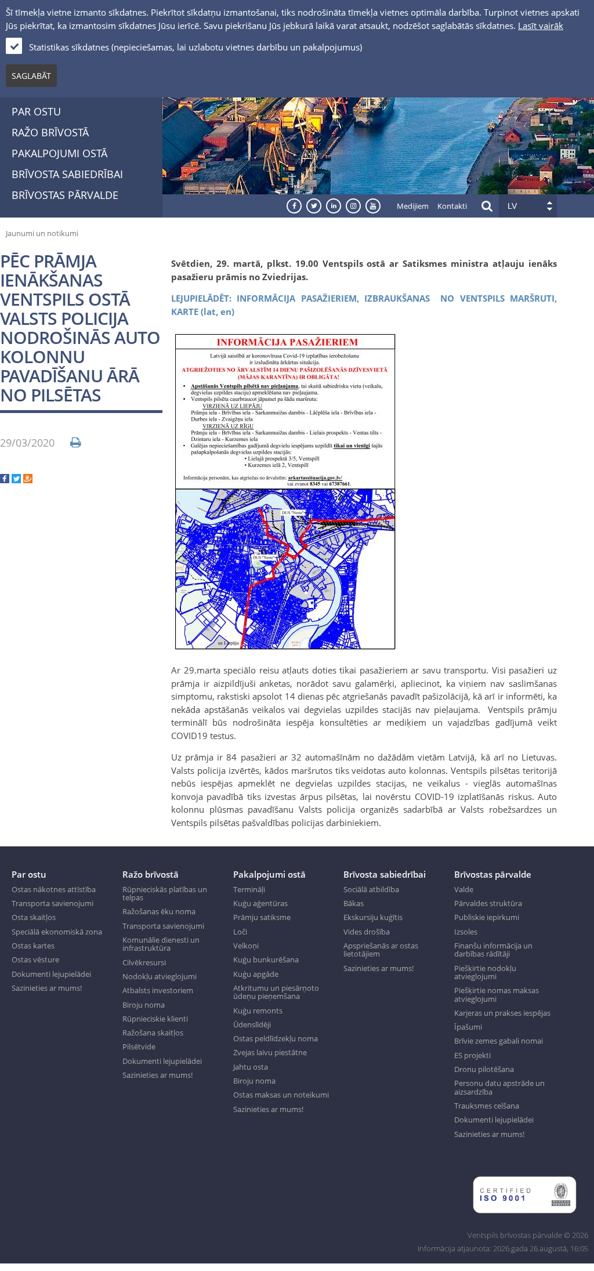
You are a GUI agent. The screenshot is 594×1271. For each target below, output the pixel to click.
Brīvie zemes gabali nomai (498, 1041)
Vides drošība (366, 932)
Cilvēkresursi (144, 962)
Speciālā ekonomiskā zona (57, 932)
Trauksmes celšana (486, 1106)
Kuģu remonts (257, 1010)
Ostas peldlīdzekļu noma (275, 1038)
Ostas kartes (33, 946)
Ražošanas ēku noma (158, 911)
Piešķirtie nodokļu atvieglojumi (485, 972)
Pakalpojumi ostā (59, 153)
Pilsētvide (138, 1046)
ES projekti (472, 1055)
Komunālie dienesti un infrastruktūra (161, 944)
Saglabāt (31, 75)
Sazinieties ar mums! (47, 988)
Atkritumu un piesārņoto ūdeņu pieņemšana (276, 992)
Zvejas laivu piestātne (270, 1052)
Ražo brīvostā (50, 132)
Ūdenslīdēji (252, 1024)
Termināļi (249, 889)
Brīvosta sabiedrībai (67, 174)
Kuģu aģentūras (260, 903)
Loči (240, 932)
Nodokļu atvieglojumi (159, 976)
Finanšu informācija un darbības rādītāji (493, 950)
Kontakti (452, 206)
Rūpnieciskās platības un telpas (164, 893)
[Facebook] (4, 480)
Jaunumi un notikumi (42, 233)
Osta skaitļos (34, 917)
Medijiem (413, 206)
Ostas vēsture (35, 959)
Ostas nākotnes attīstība (54, 889)
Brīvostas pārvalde (65, 195)
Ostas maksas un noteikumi (281, 1095)
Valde (463, 889)
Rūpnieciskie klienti (155, 1019)
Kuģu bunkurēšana (266, 959)
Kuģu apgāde (255, 974)
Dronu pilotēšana (484, 1069)
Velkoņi (246, 946)
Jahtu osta (250, 1067)
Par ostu (36, 111)
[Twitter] (16, 480)
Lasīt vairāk (540, 25)
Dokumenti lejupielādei (51, 974)
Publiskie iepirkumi (486, 917)
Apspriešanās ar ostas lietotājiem (380, 950)
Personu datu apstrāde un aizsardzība (499, 1087)
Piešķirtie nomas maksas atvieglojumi (496, 994)
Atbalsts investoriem (157, 990)
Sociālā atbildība (371, 889)
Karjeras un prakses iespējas (502, 1013)
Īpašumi (468, 1027)
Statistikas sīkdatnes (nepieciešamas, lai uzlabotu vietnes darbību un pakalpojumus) (195, 47)
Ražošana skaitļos (152, 1033)
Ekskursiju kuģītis (373, 917)
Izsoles (465, 932)
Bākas (353, 903)
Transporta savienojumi (52, 903)
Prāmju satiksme (262, 917)
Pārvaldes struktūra (488, 903)
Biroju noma (143, 1005)
